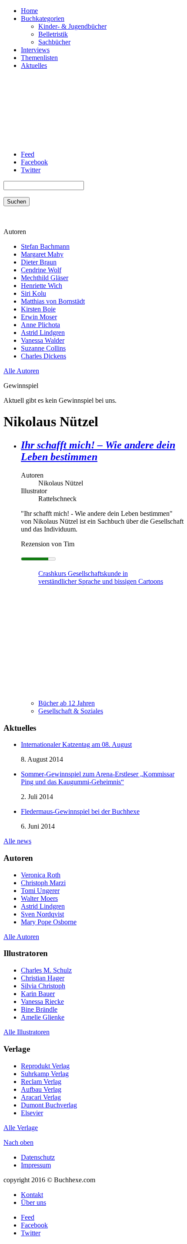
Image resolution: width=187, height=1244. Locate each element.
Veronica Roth (40, 875)
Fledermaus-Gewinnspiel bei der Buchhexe (80, 811)
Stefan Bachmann (45, 246)
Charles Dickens (43, 356)
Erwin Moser (39, 317)
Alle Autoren (21, 371)
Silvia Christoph (43, 986)
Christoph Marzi (43, 882)
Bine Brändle (39, 1009)
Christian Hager (42, 978)
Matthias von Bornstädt (53, 301)
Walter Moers (39, 898)
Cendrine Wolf (41, 270)
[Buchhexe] (68, 139)
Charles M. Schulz (46, 970)
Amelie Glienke (42, 1017)
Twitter (30, 170)
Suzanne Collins (43, 348)
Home (29, 10)
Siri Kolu (33, 293)
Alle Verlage (20, 1127)
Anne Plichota (40, 324)
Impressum (36, 1165)
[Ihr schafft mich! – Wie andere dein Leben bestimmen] (55, 688)
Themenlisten (39, 57)
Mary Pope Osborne (49, 922)
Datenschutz (38, 1157)
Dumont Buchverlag (49, 1105)
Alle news (17, 841)
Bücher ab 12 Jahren (66, 703)
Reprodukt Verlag (45, 1066)
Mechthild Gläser (44, 277)
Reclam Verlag (41, 1081)
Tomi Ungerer (40, 890)
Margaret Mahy (42, 254)
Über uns (33, 1202)
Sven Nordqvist (42, 914)
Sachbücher (54, 42)
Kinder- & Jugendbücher (72, 26)
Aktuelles (34, 65)
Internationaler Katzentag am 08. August (76, 744)
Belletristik (53, 34)
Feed (27, 154)
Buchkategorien (42, 18)
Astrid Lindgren (43, 332)
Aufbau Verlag (41, 1089)
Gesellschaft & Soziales (70, 711)
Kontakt (32, 1194)
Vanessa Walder (42, 340)
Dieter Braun (39, 262)
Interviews (35, 50)
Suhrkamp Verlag (45, 1073)
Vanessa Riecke (42, 1001)
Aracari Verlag (41, 1097)
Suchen (16, 201)
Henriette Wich (41, 285)
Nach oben (18, 1142)
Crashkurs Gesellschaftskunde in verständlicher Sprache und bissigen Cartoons (100, 577)
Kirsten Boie (38, 309)
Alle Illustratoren (26, 1032)
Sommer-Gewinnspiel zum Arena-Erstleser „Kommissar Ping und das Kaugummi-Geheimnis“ (97, 778)
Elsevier (32, 1113)
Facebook (34, 162)
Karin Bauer (38, 993)
